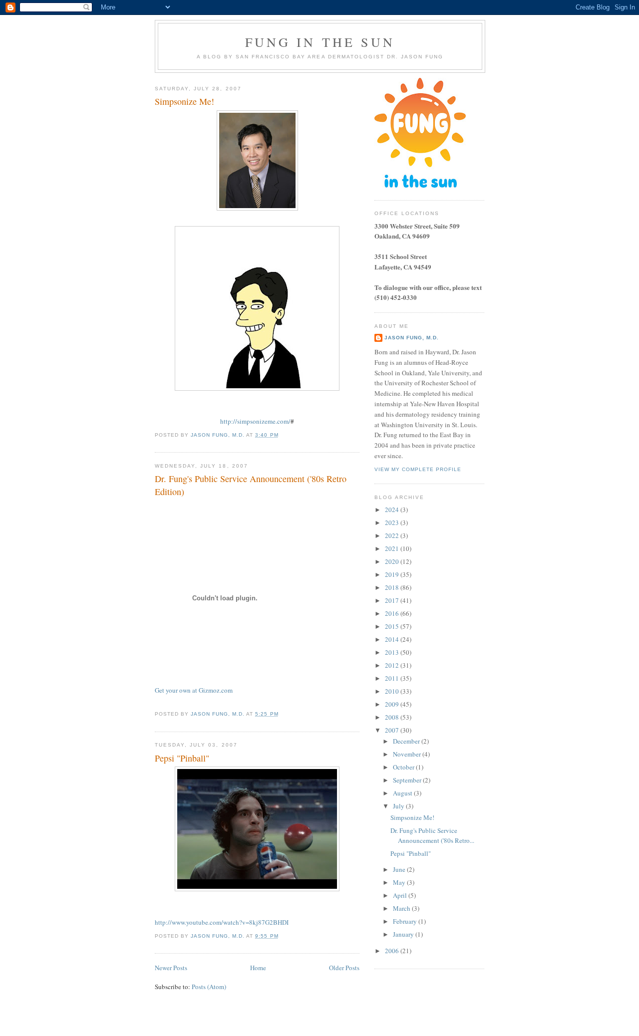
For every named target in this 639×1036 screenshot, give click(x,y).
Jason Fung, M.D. (411, 337)
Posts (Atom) (209, 986)
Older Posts (344, 967)
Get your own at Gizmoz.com (194, 690)
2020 (392, 561)
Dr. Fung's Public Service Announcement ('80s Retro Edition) (250, 485)
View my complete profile (417, 469)
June (400, 869)
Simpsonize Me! (184, 101)
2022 (392, 535)
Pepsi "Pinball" (182, 758)
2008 (392, 717)
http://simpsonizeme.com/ (255, 421)
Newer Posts (171, 967)
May (400, 882)
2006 (392, 950)
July (399, 805)
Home (258, 967)
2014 (392, 639)
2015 (392, 626)
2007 (392, 730)
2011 (392, 678)
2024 (392, 509)
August (403, 792)
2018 (392, 587)
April (400, 895)
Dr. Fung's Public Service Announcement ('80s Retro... (432, 835)
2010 (392, 691)
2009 (392, 704)
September (408, 780)
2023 (392, 522)
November (407, 754)
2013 (392, 652)
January (404, 934)
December (407, 741)
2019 (392, 574)
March (402, 908)
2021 (392, 548)
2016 (392, 613)
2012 (392, 665)
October (404, 767)
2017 (392, 600)
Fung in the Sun (320, 41)
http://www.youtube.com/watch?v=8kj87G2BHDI (222, 922)
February (405, 921)
